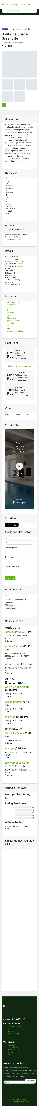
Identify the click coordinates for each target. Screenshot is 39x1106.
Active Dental (13, 646)
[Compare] (3, 25)
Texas (19, 239)
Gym (9, 310)
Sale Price (9, 538)
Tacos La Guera (14, 733)
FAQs (9, 1054)
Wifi (8, 328)
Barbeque (11, 305)
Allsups (9, 748)
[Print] (6, 25)
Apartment (10, 186)
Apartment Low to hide (16, 1029)
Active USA (12, 664)
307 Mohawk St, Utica (12, 973)
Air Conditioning (13, 302)
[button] (19, 355)
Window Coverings (15, 331)
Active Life (11, 631)
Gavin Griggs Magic (17, 686)
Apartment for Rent (14, 1027)
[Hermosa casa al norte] (19, 907)
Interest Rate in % (12, 566)
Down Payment (11, 547)
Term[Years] (10, 557)
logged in (20, 826)
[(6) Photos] (4, 872)
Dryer (9, 307)
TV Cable (11, 323)
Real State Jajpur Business (18, 1099)
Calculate (10, 578)
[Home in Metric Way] (19, 859)
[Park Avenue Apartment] (19, 952)
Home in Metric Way (12, 877)
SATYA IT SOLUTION (21, 1101)
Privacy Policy (13, 1047)
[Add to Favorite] (2, 25)
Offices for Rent (13, 1033)
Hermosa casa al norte (13, 924)
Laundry (10, 313)
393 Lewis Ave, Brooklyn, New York (18, 928)
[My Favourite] (34, 4)
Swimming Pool (13, 320)
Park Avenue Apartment (14, 969)
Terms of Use (12, 1045)
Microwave (11, 318)
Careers (10, 1052)
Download (10, 608)
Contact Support (13, 1050)
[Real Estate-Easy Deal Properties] (16, 4)
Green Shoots (13, 701)
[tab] (4, 105)
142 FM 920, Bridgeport (13, 43)
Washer (10, 326)
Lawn (9, 315)
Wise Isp (10, 716)
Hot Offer (20, 266)
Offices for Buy (13, 1031)
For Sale (20, 264)
